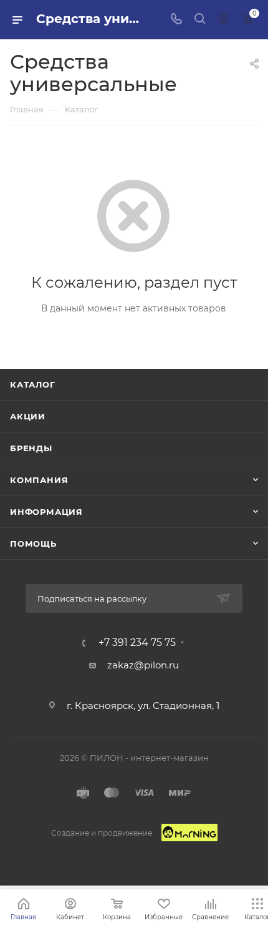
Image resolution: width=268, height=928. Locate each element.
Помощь (33, 544)
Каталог (32, 384)
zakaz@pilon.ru (143, 665)
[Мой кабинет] (223, 20)
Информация (46, 512)
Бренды (31, 448)
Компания (39, 480)
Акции (27, 416)
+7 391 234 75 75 (137, 643)
